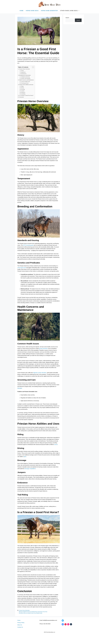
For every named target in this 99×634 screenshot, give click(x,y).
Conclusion (21, 97)
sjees (25, 456)
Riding (22, 86)
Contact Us (20, 627)
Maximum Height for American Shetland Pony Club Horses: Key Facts (33, 611)
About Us (19, 624)
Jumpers (22, 90)
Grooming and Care (25, 83)
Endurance (23, 92)
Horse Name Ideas (32, 10)
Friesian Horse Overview (24, 69)
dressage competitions (30, 468)
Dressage (23, 89)
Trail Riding (23, 93)
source (56, 444)
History (22, 70)
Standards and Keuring (25, 76)
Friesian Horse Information (24, 610)
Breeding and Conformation (25, 75)
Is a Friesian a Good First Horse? (26, 95)
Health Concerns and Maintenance (26, 80)
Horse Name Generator (49, 10)
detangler (19, 388)
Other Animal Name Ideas (69, 10)
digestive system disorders (39, 372)
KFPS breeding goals (28, 245)
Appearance (23, 72)
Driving (22, 87)
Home (21, 10)
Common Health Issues (25, 81)
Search (67, 17)
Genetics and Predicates (25, 78)
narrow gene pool (21, 267)
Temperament (23, 73)
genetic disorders (43, 348)
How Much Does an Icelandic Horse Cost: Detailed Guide (30, 613)
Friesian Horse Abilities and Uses (26, 84)
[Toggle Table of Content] (32, 67)
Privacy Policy (20, 622)
